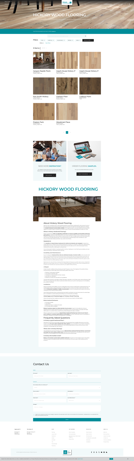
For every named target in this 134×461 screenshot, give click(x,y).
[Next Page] (70, 132)
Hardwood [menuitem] (54, 436)
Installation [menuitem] (88, 441)
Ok (111, 458)
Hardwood (46, 9)
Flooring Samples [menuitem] (72, 434)
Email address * (70, 391)
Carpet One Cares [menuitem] (106, 436)
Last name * (70, 373)
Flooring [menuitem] (53, 432)
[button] (125, 4)
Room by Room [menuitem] (106, 434)
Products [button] (7, 4)
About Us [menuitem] (105, 432)
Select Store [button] (7, 1)
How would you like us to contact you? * (40, 384)
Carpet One (35, 9)
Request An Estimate (118, 4)
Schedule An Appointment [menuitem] (36, 4)
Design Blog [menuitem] (71, 439)
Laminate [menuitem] (53, 439)
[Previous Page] (64, 132)
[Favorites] (127, 4)
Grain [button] (77, 40)
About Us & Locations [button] (23, 4)
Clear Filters (47, 43)
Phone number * (36, 391)
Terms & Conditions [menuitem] (107, 439)
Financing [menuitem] (46, 4)
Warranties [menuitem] (88, 439)
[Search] (85, 36)
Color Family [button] (60, 40)
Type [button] (42, 40)
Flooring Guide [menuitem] (89, 436)
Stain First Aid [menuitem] (88, 434)
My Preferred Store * (71, 397)
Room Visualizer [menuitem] (72, 432)
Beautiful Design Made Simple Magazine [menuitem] (74, 437)
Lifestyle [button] (50, 40)
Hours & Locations (108, 4)
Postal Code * (35, 397)
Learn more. (80, 458)
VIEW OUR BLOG (48, 175)
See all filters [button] (87, 40)
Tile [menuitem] (52, 441)
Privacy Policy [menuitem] (106, 441)
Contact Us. (53, 31)
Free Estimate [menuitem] (54, 443)
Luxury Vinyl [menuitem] (54, 434)
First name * (35, 373)
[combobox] (66, 36)
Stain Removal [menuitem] (89, 432)
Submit (67, 419)
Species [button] (69, 40)
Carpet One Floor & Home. (24, 452)
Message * (35, 404)
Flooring (40, 9)
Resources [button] (13, 4)
